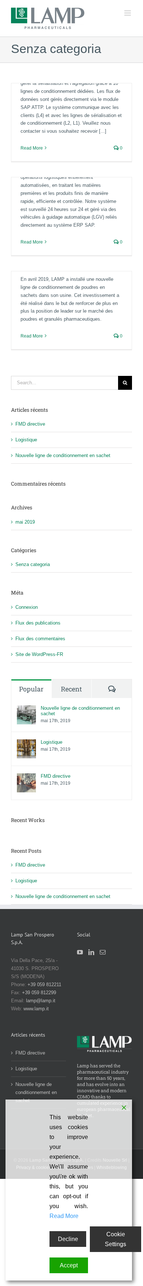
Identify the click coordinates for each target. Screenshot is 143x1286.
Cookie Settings (115, 1239)
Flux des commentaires (40, 638)
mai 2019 (25, 522)
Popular (31, 689)
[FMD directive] (26, 777)
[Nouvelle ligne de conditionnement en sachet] (26, 709)
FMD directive (30, 424)
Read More (32, 148)
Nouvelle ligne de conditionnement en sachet (62, 455)
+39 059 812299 (39, 992)
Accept (69, 1265)
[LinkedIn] (91, 952)
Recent (71, 689)
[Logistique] (26, 743)
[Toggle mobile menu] (128, 13)
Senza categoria (32, 564)
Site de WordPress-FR (39, 654)
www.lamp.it (36, 1008)
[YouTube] (80, 952)
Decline (68, 1239)
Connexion (26, 607)
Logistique (26, 439)
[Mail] (103, 952)
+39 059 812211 (44, 984)
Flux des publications (37, 623)
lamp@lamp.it (40, 1000)
